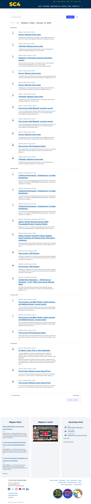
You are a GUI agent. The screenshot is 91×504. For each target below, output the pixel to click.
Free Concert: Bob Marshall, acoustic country (36, 108)
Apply (54, 1)
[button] (81, 6)
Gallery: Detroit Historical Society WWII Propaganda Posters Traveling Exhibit (33, 223)
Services (64, 6)
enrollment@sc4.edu (19, 485)
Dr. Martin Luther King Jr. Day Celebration (34, 350)
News (69, 6)
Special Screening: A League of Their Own (77, 435)
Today (18, 22)
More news (5, 473)
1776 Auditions (71, 431)
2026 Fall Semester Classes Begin (75, 427)
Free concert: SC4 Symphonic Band (32, 146)
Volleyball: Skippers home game (31, 46)
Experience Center (62, 482)
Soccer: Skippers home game (30, 34)
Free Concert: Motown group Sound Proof (35, 371)
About (40, 6)
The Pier (79, 482)
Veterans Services (77, 484)
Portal (79, 1)
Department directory (72, 482)
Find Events (70, 17)
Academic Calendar (61, 1)
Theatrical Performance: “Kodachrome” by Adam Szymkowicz (37, 192)
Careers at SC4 (73, 480)
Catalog (79, 480)
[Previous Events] (11, 23)
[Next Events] (14, 23)
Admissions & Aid (55, 6)
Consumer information (13, 493)
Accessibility (10, 497)
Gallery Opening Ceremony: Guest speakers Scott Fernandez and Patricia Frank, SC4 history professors (37, 237)
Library (75, 1)
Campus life (75, 6)
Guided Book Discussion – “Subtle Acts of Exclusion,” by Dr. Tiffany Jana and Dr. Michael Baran (36, 282)
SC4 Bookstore (62, 480)
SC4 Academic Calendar (68, 441)
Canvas (68, 1)
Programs (46, 6)
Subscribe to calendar (73, 400)
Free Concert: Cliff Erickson (29, 253)
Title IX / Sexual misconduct (66, 484)
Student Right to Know (13, 495)
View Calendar (66, 438)
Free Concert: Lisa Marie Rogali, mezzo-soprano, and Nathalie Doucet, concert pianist (37, 303)
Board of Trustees (54, 480)
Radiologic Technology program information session (35, 59)
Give (72, 1)
